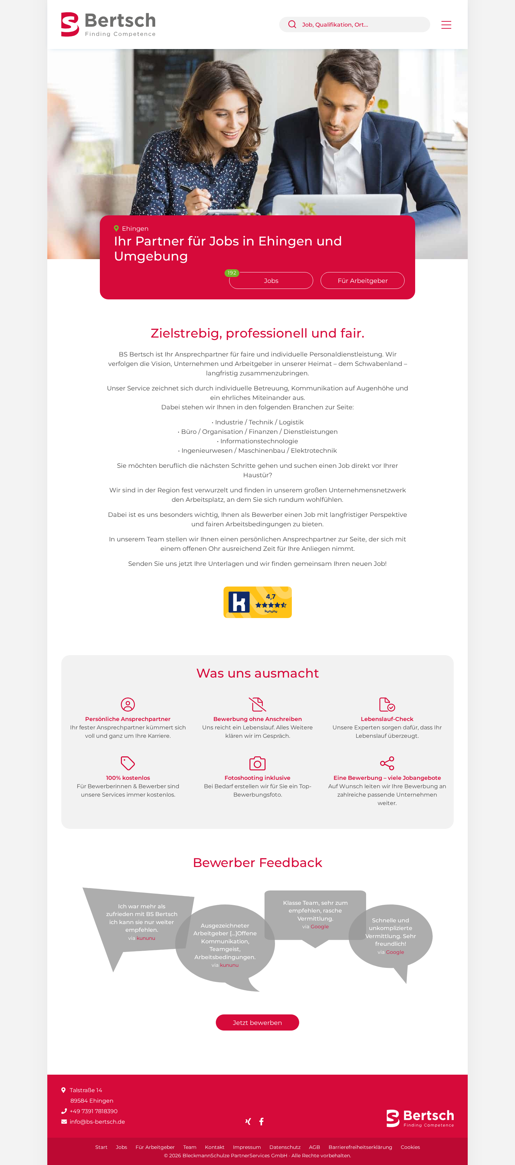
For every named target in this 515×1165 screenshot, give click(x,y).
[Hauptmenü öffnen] (446, 27)
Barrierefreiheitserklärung (360, 1147)
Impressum (247, 1147)
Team (190, 1147)
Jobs (121, 1147)
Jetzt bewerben (257, 1023)
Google (320, 926)
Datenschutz (285, 1147)
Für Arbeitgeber (363, 281)
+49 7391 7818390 (94, 1111)
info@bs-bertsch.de (97, 1121)
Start (101, 1147)
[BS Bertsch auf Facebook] (264, 1121)
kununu (146, 938)
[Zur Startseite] (113, 24)
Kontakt (215, 1147)
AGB (314, 1147)
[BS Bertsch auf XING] (251, 1121)
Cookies (410, 1147)
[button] (295, 24)
